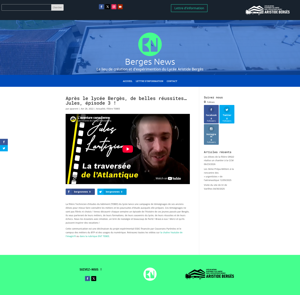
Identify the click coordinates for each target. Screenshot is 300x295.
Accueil (127, 81)
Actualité (100, 108)
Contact (172, 81)
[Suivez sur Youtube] (120, 6)
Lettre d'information (189, 8)
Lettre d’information (149, 81)
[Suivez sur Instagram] (113, 6)
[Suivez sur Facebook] (101, 6)
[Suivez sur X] (107, 6)
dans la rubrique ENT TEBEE (94, 236)
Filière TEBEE (113, 108)
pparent (74, 108)
